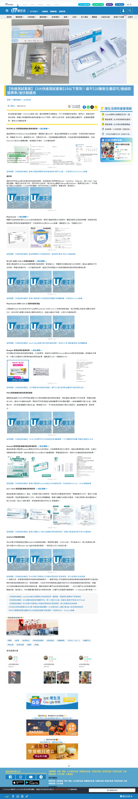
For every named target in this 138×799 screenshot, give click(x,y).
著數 (10, 640)
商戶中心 (109, 4)
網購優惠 (61, 640)
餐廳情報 (52, 774)
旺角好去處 (117, 771)
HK (18, 5)
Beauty (40, 5)
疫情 (17, 640)
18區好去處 (105, 17)
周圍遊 (94, 17)
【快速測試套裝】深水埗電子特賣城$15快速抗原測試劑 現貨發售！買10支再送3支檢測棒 (43, 603)
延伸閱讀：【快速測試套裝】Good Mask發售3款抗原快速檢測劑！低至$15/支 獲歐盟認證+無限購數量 (46, 343)
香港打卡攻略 (119, 17)
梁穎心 (12, 106)
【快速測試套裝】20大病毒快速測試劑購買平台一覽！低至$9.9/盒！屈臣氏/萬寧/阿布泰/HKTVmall (47, 600)
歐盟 (36, 644)
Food (32, 5)
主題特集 (131, 17)
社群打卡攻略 (99, 4)
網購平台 (87, 640)
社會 (125, 771)
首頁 (9, 99)
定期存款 (62, 11)
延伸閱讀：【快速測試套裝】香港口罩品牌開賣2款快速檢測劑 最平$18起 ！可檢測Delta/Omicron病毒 (46, 171)
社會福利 (69, 774)
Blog (48, 5)
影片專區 (84, 17)
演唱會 (9, 17)
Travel (25, 5)
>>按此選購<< (44, 128)
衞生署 (10, 644)
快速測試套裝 (38, 640)
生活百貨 (27, 99)
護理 (29, 644)
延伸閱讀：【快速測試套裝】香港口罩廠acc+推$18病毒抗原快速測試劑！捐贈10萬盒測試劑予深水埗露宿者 (48, 531)
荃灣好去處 (106, 771)
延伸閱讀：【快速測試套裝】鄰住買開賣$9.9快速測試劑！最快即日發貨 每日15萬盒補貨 (41, 254)
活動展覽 (52, 771)
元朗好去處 (96, 771)
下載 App (120, 4)
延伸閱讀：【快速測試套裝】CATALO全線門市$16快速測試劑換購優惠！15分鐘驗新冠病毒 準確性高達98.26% (49, 439)
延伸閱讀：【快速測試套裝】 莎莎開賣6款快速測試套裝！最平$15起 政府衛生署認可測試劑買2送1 (45, 387)
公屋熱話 (44, 11)
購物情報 (17, 99)
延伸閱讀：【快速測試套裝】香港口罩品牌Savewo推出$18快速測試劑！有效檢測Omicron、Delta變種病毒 (48, 483)
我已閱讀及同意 (112, 790)
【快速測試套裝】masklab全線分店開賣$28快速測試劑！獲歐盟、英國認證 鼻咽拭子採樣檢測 (45, 596)
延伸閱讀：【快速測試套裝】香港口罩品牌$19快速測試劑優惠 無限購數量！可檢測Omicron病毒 (44, 298)
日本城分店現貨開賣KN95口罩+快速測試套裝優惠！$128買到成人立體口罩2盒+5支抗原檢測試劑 (46, 607)
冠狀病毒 (20, 644)
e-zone (56, 5)
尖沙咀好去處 (72, 771)
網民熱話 (52, 780)
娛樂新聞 (53, 11)
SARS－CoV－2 (74, 640)
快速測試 (50, 640)
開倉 (64, 771)
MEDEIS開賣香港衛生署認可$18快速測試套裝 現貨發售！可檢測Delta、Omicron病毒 (41, 610)
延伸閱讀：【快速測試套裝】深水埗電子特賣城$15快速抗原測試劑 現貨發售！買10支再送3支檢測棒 (45, 576)
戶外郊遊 (60, 774)
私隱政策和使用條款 (61, 789)
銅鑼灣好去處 (84, 771)
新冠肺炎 (26, 640)
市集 (59, 771)
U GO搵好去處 (85, 4)
